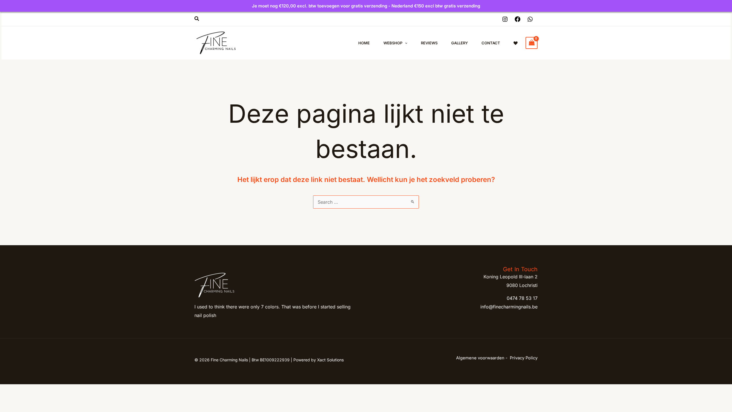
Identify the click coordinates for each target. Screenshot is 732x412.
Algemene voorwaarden (480, 357)
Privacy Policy (524, 357)
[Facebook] (517, 19)
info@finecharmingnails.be (509, 307)
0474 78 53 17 (522, 298)
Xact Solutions (330, 359)
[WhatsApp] (530, 19)
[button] (197, 18)
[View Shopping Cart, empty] (532, 43)
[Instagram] (505, 19)
